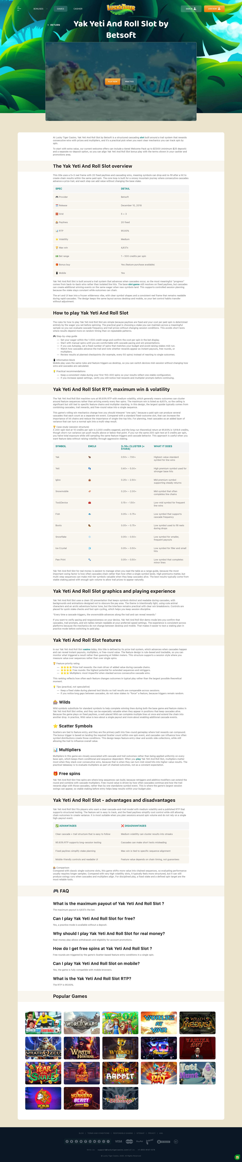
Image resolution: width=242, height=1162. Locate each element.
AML (161, 1133)
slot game (134, 284)
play (138, 759)
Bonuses (38, 9)
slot (142, 137)
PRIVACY (152, 1133)
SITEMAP (140, 1133)
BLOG (81, 1133)
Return (55, 25)
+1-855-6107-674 (146, 1150)
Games (60, 9)
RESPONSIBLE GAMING (123, 1133)
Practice (129, 81)
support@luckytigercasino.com (113, 1150)
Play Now (112, 81)
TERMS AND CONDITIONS (98, 1133)
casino (86, 649)
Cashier (78, 9)
